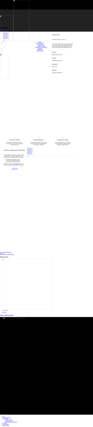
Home (1, 31)
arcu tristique (15, 163)
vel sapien (8, 154)
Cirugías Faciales (8, 419)
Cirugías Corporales (9, 420)
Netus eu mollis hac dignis (6, 315)
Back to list (2, 253)
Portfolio (5, 31)
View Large (5, 310)
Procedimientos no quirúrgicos (11, 421)
